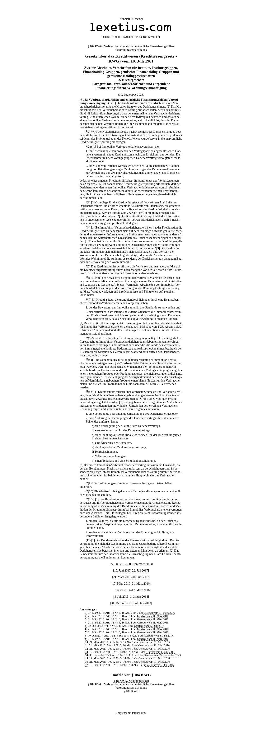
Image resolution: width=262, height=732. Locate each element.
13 (87, 359)
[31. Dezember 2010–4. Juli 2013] (131, 603)
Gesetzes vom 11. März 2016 (159, 612)
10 (87, 277)
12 (87, 337)
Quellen (128, 36)
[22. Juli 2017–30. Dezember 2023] (131, 564)
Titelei (106, 36)
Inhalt (117, 36)
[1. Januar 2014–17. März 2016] (131, 590)
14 (87, 391)
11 (87, 299)
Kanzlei (124, 19)
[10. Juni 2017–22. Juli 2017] (131, 570)
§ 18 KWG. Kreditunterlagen (131, 680)
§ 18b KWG (131, 691)
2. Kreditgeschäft (131, 80)
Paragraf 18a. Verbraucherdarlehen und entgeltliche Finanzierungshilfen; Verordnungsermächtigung (131, 86)
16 (87, 491)
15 (87, 483)
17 (87, 499)
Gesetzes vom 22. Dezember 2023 (162, 655)
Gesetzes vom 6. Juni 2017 (158, 635)
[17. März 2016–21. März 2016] (131, 583)
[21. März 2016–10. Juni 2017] (131, 577)
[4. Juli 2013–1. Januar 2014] (131, 596)
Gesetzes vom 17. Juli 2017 (149, 625)
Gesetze (137, 19)
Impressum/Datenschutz (131, 713)
